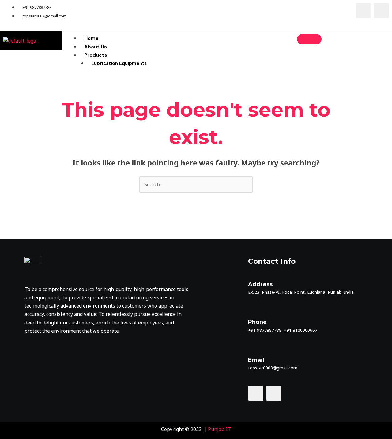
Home (91, 38)
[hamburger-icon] (309, 39)
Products (95, 55)
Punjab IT (219, 429)
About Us (95, 47)
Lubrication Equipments (119, 63)
